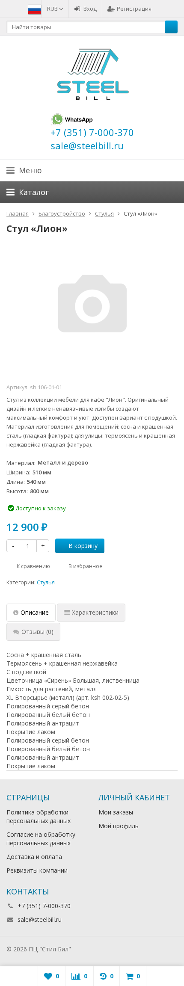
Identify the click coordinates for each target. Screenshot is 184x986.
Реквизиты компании (37, 870)
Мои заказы (115, 812)
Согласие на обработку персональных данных (40, 838)
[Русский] (35, 8)
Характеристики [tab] (95, 612)
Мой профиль (118, 826)
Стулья (46, 582)
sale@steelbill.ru (40, 919)
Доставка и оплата (34, 857)
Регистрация (134, 8)
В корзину (83, 546)
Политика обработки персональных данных (38, 816)
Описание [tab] (35, 612)
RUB (53, 8)
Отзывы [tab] (37, 632)
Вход (90, 8)
